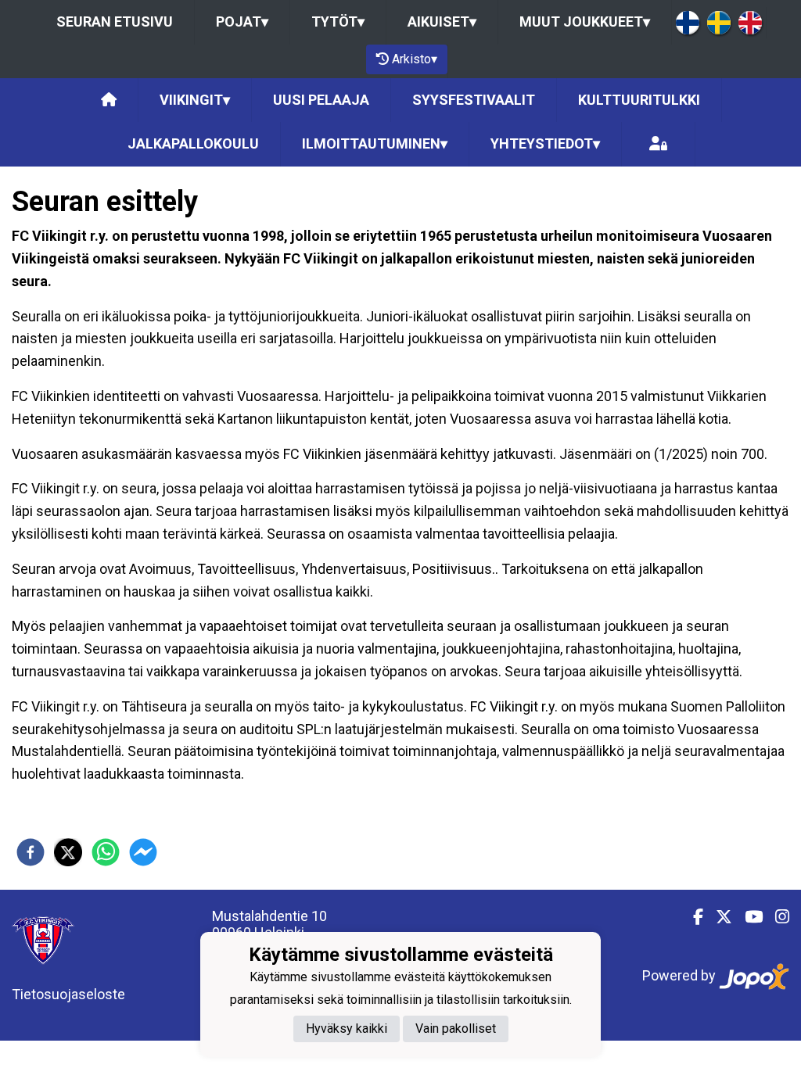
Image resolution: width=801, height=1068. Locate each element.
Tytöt (338, 21)
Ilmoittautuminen (374, 143)
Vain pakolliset (455, 1028)
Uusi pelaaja (321, 99)
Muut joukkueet (584, 21)
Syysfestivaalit (473, 99)
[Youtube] (747, 917)
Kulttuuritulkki (639, 99)
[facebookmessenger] (143, 852)
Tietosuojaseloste (68, 994)
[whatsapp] (106, 852)
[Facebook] (692, 917)
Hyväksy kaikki (346, 1028)
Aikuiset (442, 21)
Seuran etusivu (114, 21)
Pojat (242, 21)
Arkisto (414, 59)
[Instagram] (776, 917)
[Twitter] (717, 917)
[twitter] (68, 852)
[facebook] (30, 852)
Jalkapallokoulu (193, 143)
